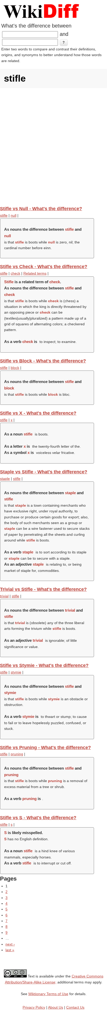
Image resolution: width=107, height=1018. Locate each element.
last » (9, 950)
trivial (4, 596)
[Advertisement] (53, 146)
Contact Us (75, 1007)
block (15, 368)
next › (10, 944)
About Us (55, 1007)
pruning (17, 754)
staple (5, 479)
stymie (16, 672)
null (13, 215)
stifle (4, 215)
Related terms (34, 273)
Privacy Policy (34, 1007)
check (15, 273)
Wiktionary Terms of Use (48, 994)
